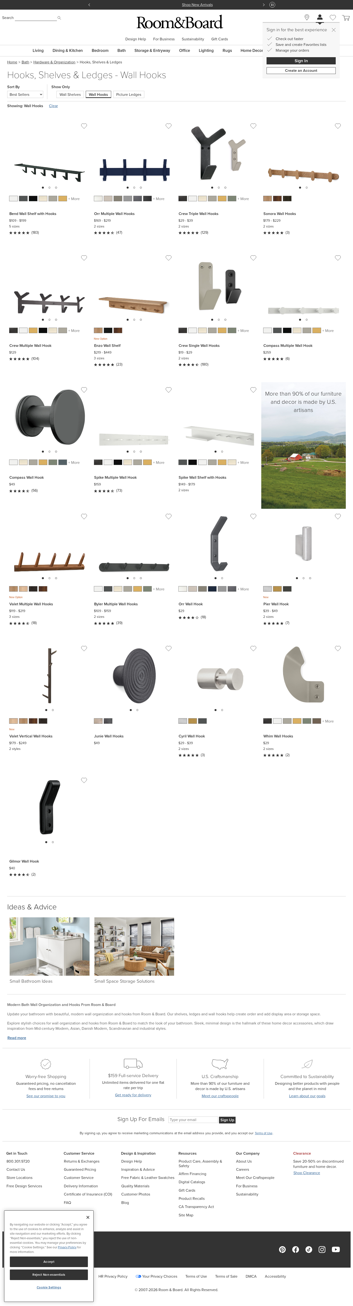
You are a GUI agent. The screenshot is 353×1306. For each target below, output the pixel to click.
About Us (244, 1161)
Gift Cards (219, 39)
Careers (242, 1169)
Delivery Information (81, 1186)
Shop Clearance (306, 1172)
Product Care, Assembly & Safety (200, 1163)
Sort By (13, 87)
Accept (49, 1261)
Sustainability (193, 39)
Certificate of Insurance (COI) (88, 1194)
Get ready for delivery (133, 1095)
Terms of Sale (226, 1276)
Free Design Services (24, 1186)
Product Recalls (192, 1198)
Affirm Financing (192, 1173)
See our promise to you (45, 1095)
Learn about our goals (307, 1095)
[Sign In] (320, 17)
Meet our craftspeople (220, 1095)
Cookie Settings (49, 1287)
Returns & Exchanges (81, 1161)
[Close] (333, 29)
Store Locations (19, 1177)
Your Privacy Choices (159, 1276)
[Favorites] (333, 23)
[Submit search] (59, 18)
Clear (53, 106)
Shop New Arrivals (176, 4)
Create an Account (301, 70)
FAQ (67, 1202)
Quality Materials (135, 1186)
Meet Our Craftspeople (255, 1177)
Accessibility (275, 1276)
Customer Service (79, 1177)
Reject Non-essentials (48, 1274)
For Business (164, 39)
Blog (125, 1202)
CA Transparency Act (196, 1206)
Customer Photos (135, 1194)
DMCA (251, 1276)
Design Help (135, 39)
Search (8, 17)
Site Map (186, 1215)
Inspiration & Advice (138, 1169)
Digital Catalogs (192, 1181)
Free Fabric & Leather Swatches (147, 1177)
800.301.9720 (18, 1161)
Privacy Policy (67, 1247)
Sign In (301, 61)
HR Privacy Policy (113, 1276)
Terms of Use (196, 1276)
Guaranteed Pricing (80, 1169)
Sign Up (227, 1120)
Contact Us (15, 1169)
